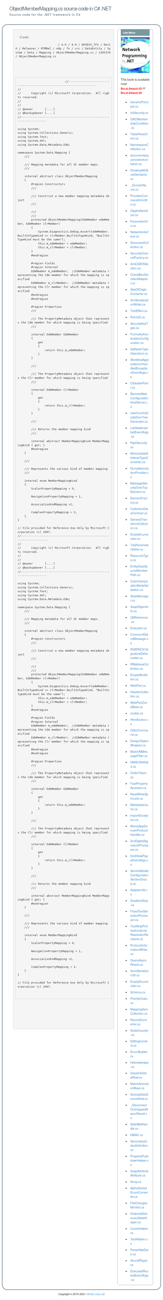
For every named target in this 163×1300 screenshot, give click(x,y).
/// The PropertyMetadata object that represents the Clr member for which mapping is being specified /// (63, 376)
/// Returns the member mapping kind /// (54, 431)
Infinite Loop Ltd (95, 1294)
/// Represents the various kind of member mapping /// (63, 468)
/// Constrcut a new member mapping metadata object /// (63, 198)
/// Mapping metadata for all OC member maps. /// (58, 164)
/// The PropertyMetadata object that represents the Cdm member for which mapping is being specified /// (63, 320)
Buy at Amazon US (131, 88)
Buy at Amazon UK (131, 92)
